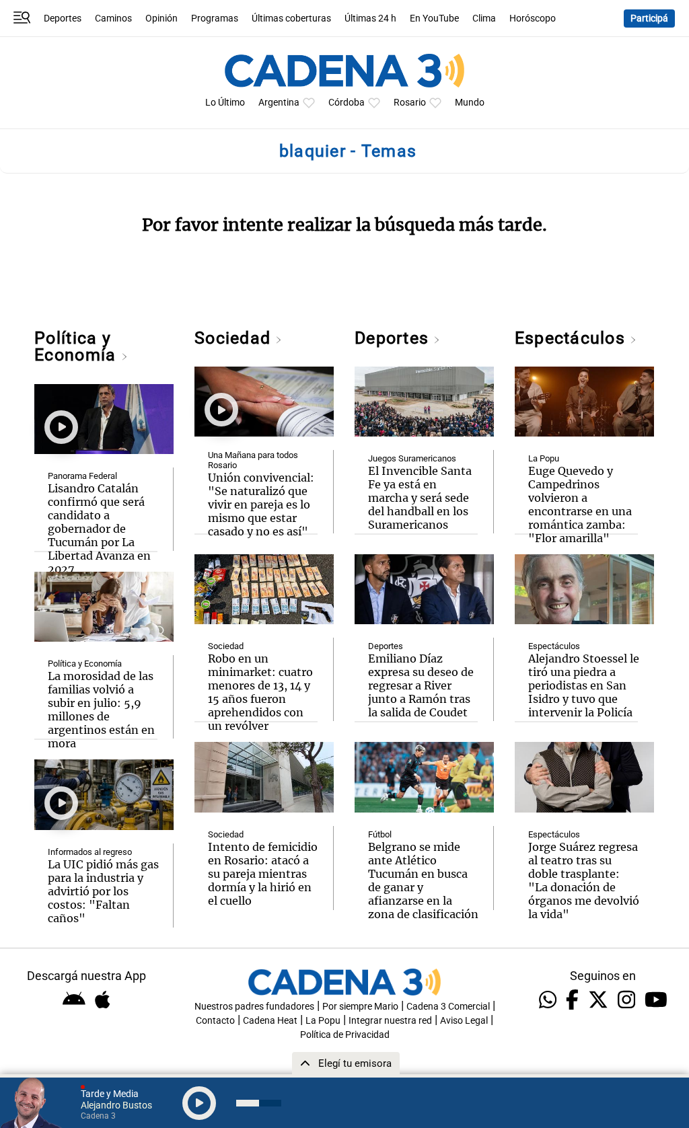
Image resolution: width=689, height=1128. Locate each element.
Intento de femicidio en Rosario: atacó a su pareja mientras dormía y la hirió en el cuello (263, 873)
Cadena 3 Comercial (448, 1006)
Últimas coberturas (291, 18)
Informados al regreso (90, 852)
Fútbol (380, 834)
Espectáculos (572, 338)
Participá (649, 18)
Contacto (215, 1020)
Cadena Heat (270, 1020)
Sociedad (234, 338)
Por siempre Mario (360, 1006)
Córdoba (346, 102)
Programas (214, 18)
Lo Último (225, 102)
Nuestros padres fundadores (254, 1006)
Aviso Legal (464, 1020)
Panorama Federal (82, 476)
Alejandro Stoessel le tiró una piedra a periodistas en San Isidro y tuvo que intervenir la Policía (583, 685)
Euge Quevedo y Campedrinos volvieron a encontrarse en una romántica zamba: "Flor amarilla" (580, 504)
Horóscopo (532, 18)
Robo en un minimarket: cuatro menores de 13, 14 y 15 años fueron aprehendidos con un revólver (260, 692)
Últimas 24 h (370, 18)
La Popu (543, 458)
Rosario (410, 102)
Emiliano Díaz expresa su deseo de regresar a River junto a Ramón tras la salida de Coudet (421, 685)
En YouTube (434, 18)
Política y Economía (77, 346)
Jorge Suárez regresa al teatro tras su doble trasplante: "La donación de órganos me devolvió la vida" (583, 880)
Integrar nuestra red (390, 1020)
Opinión (161, 18)
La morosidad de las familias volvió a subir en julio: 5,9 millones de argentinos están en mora (101, 709)
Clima (484, 18)
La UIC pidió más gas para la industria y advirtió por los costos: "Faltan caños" (103, 891)
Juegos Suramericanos (412, 458)
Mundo (469, 102)
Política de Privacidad (345, 1035)
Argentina (278, 102)
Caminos (113, 18)
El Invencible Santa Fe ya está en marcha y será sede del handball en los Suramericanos (420, 497)
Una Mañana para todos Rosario (253, 460)
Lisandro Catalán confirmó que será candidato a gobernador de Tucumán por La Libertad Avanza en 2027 (99, 529)
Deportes (62, 18)
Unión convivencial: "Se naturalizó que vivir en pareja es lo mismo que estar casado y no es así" (261, 504)
